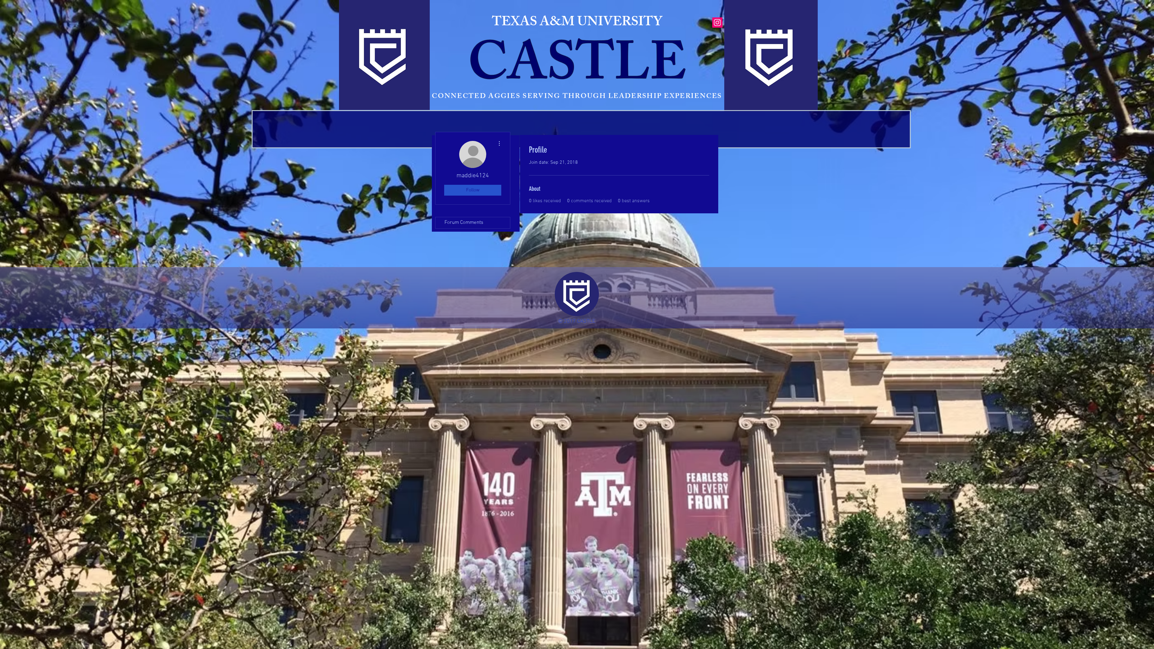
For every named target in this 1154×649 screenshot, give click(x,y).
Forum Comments (463, 223)
